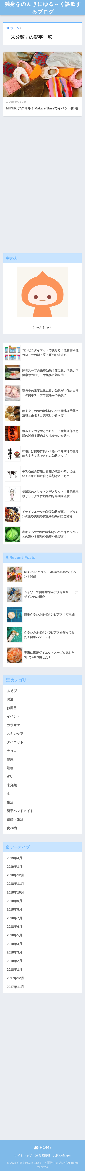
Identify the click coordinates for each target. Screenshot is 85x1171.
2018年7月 (14, 918)
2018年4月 (14, 944)
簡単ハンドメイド (20, 811)
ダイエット (15, 742)
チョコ (12, 751)
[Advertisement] (42, 183)
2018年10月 (15, 892)
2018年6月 (14, 927)
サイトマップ (23, 1155)
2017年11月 (15, 987)
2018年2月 (14, 961)
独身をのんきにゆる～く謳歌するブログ (43, 8)
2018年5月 (14, 935)
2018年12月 (15, 875)
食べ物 (12, 828)
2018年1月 (14, 970)
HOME (45, 1147)
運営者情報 (42, 1155)
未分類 (12, 785)
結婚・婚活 (15, 819)
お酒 (10, 699)
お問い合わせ (62, 1155)
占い (10, 776)
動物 (10, 768)
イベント (13, 716)
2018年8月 (14, 909)
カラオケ (13, 725)
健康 (10, 759)
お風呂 (12, 708)
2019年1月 (14, 867)
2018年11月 (15, 884)
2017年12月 (15, 978)
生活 (10, 802)
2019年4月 (14, 858)
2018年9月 (14, 901)
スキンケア (15, 734)
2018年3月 (14, 952)
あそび (12, 691)
